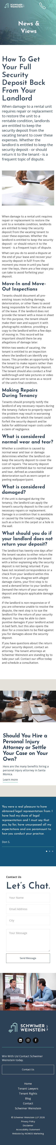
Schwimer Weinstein (28, 1108)
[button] (51, 5)
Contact (28, 1103)
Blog (28, 1098)
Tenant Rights (28, 1093)
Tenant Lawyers (28, 1088)
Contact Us (28, 1069)
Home (28, 1083)
